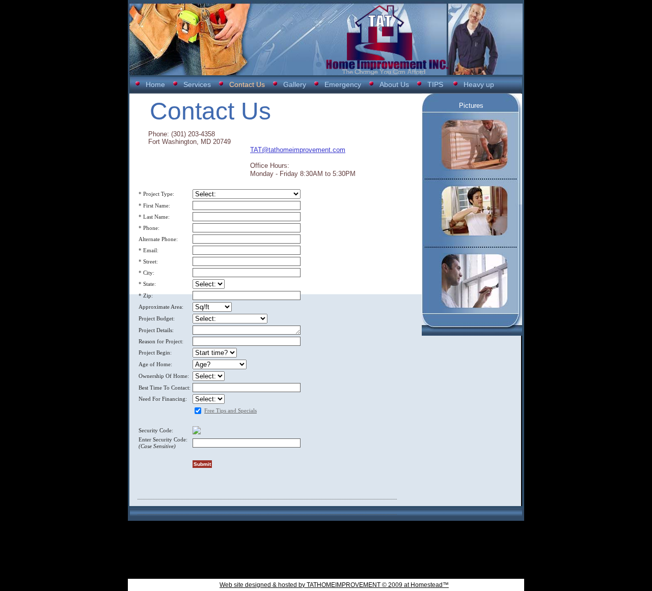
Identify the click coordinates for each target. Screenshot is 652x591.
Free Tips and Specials (230, 410)
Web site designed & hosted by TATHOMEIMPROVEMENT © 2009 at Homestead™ (334, 584)
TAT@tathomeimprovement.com (297, 150)
